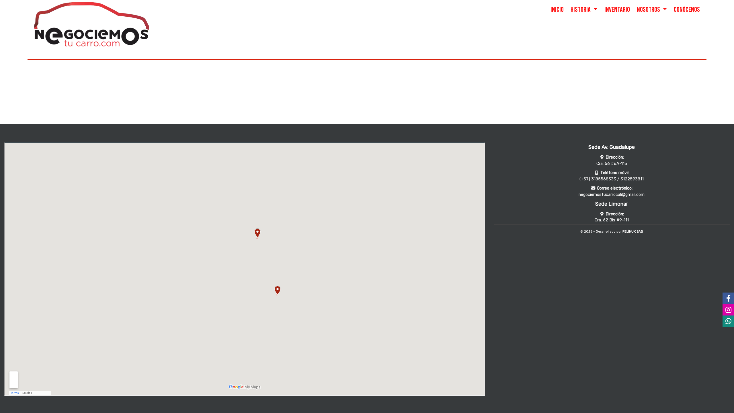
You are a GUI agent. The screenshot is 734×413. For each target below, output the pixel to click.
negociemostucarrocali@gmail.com (612, 194)
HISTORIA (581, 9)
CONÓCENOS (687, 9)
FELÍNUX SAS (632, 231)
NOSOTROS (649, 9)
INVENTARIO (617, 9)
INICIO (557, 9)
